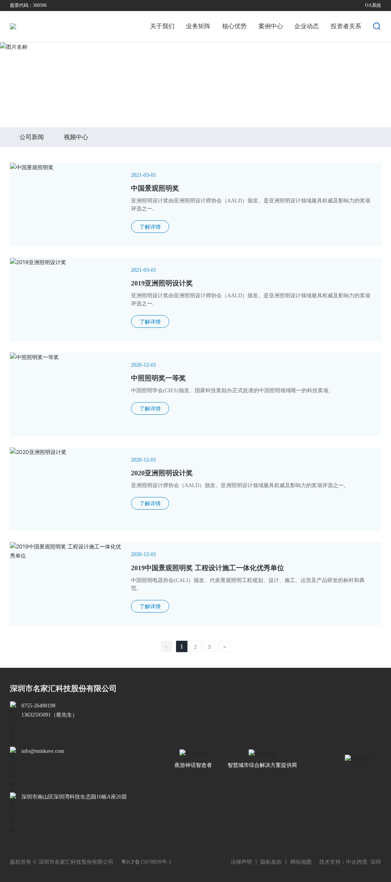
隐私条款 (271, 862)
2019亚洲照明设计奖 (162, 283)
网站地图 (301, 862)
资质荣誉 (49, 106)
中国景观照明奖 (155, 188)
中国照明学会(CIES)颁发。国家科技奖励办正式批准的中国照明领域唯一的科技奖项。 (232, 390)
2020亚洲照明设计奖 (162, 473)
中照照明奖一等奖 (158, 378)
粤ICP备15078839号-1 (146, 862)
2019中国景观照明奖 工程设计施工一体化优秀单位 (207, 568)
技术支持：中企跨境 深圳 (350, 862)
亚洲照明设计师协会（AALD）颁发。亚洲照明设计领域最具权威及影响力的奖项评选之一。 (240, 485)
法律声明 (241, 862)
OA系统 (373, 5)
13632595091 (36, 715)
